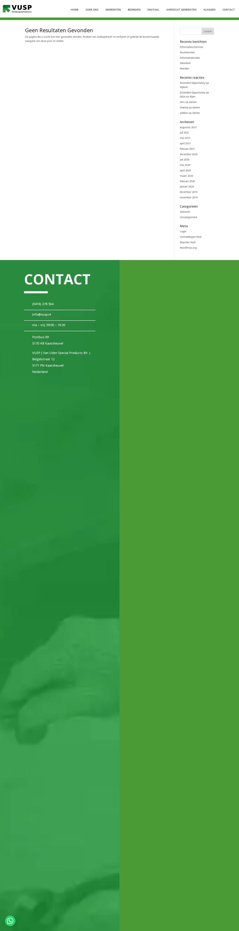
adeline (184, 112)
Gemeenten (113, 9)
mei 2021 (185, 138)
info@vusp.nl (41, 314)
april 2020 (185, 170)
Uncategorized (188, 217)
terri (182, 102)
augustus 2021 (188, 127)
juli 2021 (184, 132)
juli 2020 (184, 159)
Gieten (192, 102)
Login (183, 231)
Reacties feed (187, 242)
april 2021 (185, 143)
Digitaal (153, 9)
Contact (228, 9)
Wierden (184, 68)
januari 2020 (187, 186)
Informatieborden (190, 57)
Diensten (185, 211)
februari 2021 (187, 148)
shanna (184, 107)
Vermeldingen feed (190, 236)
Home (75, 9)
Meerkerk (185, 63)
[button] (10, 921)
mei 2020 (185, 165)
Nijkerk (184, 87)
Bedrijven (134, 9)
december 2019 (189, 192)
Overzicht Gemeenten (181, 9)
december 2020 (189, 154)
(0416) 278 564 (43, 304)
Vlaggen (209, 9)
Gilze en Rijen (187, 96)
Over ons (92, 9)
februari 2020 (187, 181)
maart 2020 (186, 175)
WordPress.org (188, 247)
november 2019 (189, 197)
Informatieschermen (191, 47)
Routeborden (187, 52)
